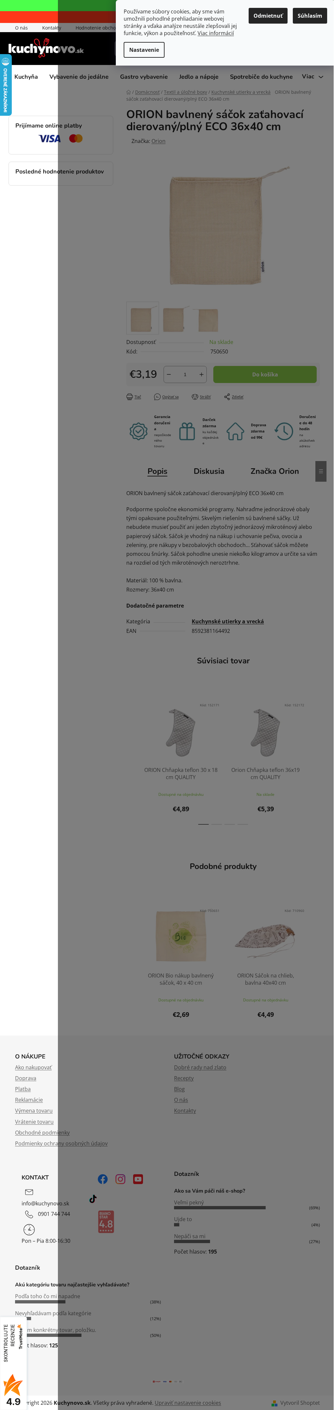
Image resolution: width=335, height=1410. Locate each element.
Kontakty (51, 28)
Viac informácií (216, 33)
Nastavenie (144, 49)
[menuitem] (26, 77)
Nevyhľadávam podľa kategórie (53, 1313)
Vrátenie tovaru (34, 1121)
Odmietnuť (268, 15)
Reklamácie (29, 1099)
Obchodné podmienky (42, 1132)
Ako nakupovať (33, 1067)
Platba (23, 1089)
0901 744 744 (54, 1214)
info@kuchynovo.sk (45, 1203)
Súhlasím (310, 15)
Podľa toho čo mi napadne (47, 1296)
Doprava (25, 1078)
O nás (21, 28)
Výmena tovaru (34, 1110)
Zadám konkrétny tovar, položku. (55, 1330)
